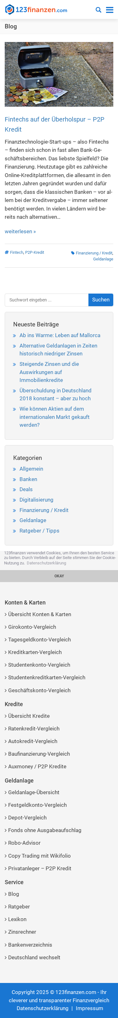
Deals (26, 489)
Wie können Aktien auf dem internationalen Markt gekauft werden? (55, 417)
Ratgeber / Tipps (39, 530)
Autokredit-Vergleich (32, 741)
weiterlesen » (20, 231)
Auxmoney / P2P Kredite (37, 766)
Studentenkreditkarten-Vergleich (46, 677)
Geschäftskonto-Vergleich (39, 690)
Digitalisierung (36, 500)
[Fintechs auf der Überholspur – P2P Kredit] (59, 74)
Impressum (89, 1008)
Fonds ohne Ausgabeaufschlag (44, 830)
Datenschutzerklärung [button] (46, 563)
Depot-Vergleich (27, 817)
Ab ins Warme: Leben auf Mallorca (60, 335)
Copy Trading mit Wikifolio (39, 856)
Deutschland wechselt (34, 957)
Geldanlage (103, 259)
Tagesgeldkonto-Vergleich (39, 639)
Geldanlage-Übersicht (33, 792)
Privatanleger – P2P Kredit (39, 868)
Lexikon (17, 919)
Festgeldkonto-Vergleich (37, 805)
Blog (11, 26)
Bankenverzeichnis (30, 945)
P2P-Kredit (34, 252)
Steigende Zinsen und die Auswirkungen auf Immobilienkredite (49, 372)
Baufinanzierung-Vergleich (39, 754)
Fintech (16, 252)
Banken (28, 479)
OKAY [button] (59, 576)
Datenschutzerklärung (43, 1008)
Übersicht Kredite (29, 716)
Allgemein (31, 469)
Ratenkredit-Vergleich (33, 728)
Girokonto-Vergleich (32, 627)
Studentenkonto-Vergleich (39, 665)
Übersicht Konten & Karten (39, 614)
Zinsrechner (22, 932)
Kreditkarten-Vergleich (35, 652)
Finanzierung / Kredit (94, 253)
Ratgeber (19, 906)
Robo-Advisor (24, 843)
